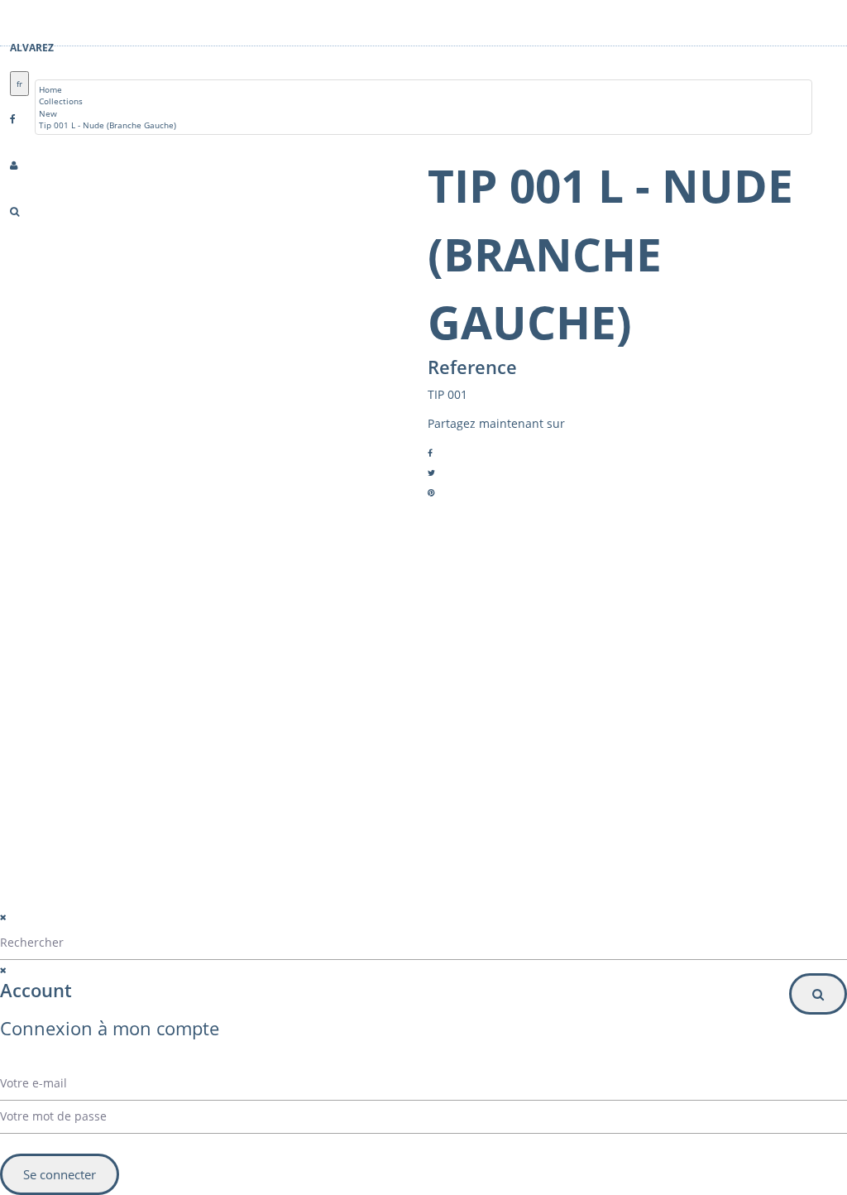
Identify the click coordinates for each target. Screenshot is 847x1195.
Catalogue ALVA (109, 759)
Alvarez (32, 48)
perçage (94, 818)
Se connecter (59, 1174)
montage (96, 798)
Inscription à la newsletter (510, 816)
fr (19, 83)
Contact (94, 779)
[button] (565, 782)
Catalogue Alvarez (114, 739)
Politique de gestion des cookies (300, 927)
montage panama (113, 838)
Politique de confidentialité (286, 906)
